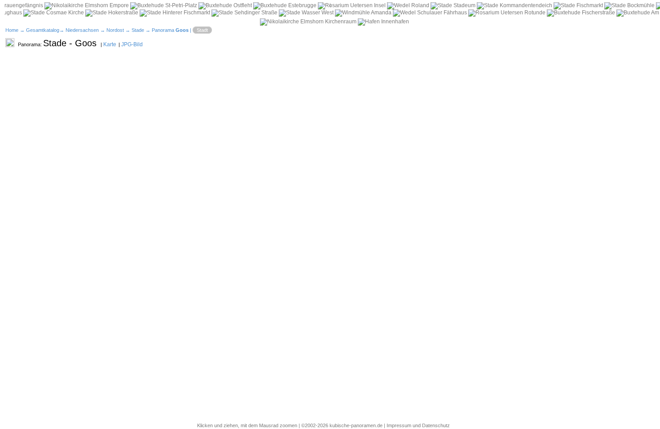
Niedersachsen (82, 30)
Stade (138, 30)
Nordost (115, 30)
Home (11, 30)
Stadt (202, 30)
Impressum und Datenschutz (418, 425)
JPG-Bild (132, 44)
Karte (109, 44)
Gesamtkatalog (42, 30)
